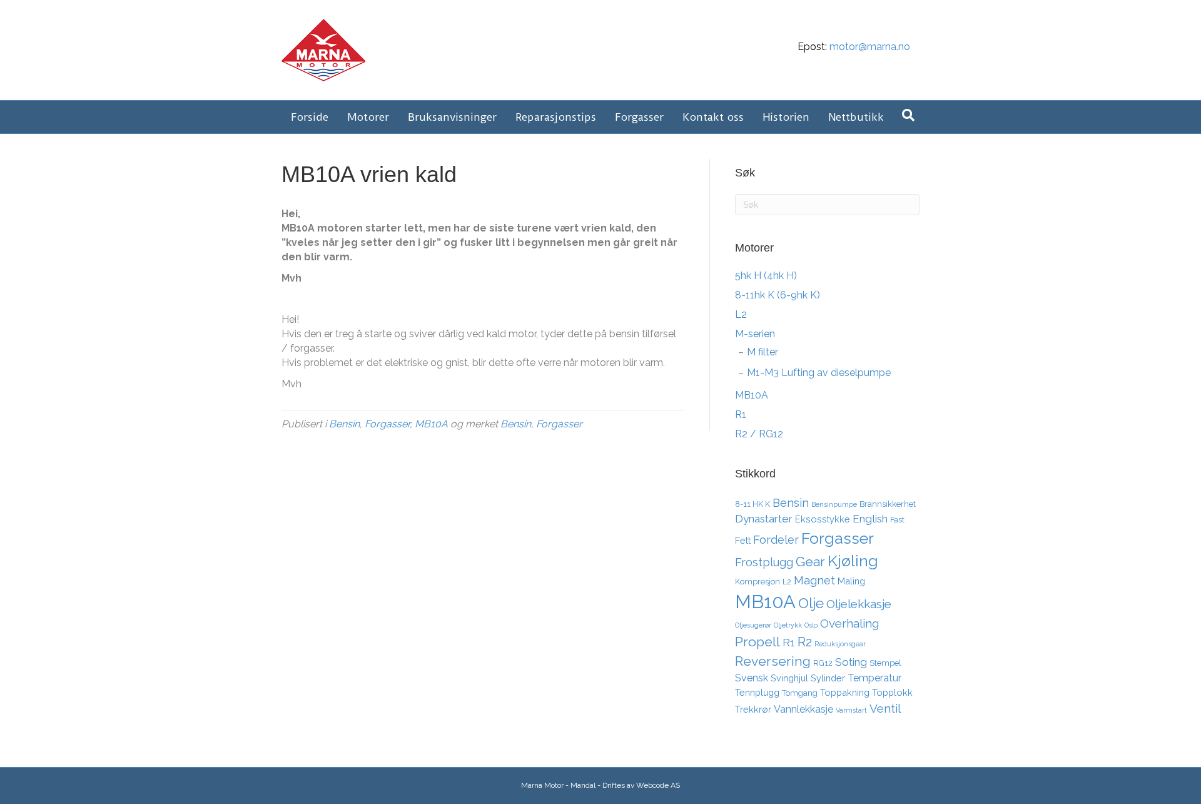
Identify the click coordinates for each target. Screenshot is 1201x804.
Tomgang (800, 693)
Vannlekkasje (803, 709)
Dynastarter (764, 518)
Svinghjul (789, 678)
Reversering (773, 661)
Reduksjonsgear (840, 644)
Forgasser (639, 117)
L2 (741, 314)
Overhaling (849, 623)
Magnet (814, 580)
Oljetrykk (788, 625)
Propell (757, 641)
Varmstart (851, 710)
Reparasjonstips (555, 117)
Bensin (344, 424)
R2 (805, 641)
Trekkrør (753, 709)
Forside (309, 117)
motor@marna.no (869, 47)
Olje (811, 602)
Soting (851, 662)
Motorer (368, 117)
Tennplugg (757, 692)
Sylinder (828, 678)
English (870, 518)
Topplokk (892, 692)
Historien (786, 117)
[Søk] (908, 115)
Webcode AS (658, 785)
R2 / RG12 (759, 434)
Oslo (811, 625)
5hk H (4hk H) (766, 276)
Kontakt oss (713, 117)
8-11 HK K (752, 504)
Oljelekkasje (858, 604)
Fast (897, 519)
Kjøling (853, 560)
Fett (743, 540)
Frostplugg (764, 562)
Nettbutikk (856, 117)
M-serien (755, 334)
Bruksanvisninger (452, 117)
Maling (851, 581)
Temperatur (874, 678)
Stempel (885, 663)
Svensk (751, 678)
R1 (740, 414)
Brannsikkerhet (887, 504)
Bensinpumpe (834, 504)
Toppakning (844, 692)
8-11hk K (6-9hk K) (777, 295)
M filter (762, 352)
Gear (810, 561)
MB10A (431, 424)
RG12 (823, 663)
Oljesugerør (753, 625)
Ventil (885, 708)
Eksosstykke (822, 519)
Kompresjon (757, 581)
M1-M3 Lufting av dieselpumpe (819, 373)
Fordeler (776, 539)
